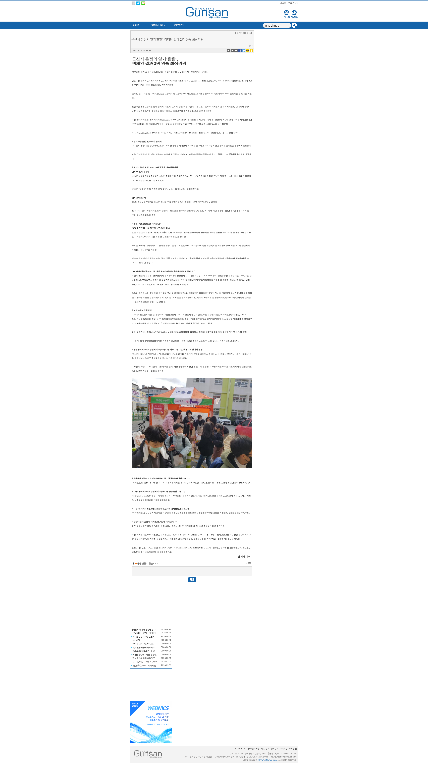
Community (158, 25)
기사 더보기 (245, 556)
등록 (192, 579)
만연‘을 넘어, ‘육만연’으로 (142, 644)
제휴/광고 (265, 748)
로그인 (283, 3)
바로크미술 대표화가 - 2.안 (143, 651)
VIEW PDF (179, 25)
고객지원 (283, 748)
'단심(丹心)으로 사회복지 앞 (144, 665)
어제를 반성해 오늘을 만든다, (144, 654)
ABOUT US (293, 3)
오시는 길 (293, 748)
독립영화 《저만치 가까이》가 (144, 633)
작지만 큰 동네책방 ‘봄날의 (143, 636)
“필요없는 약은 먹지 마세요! (144, 647)
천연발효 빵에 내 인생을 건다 (143, 629)
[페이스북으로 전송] (240, 50)
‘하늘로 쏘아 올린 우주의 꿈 (143, 658)
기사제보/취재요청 (251, 748)
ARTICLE (137, 25)
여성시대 (136, 640)
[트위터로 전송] (243, 50)
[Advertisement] (151, 606)
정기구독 (274, 748)
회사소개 (238, 748)
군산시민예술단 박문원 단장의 (144, 662)
